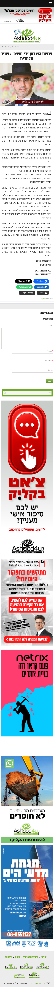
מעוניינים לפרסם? (30, 957)
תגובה (51, 325)
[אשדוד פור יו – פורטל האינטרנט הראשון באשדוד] (27, 33)
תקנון (17, 957)
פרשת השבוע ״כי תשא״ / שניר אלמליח (26, 56)
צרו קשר (8, 957)
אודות (44, 957)
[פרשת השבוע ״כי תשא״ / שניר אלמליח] (27, 84)
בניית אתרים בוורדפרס (38, 983)
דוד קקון (43, 299)
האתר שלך (50, 370)
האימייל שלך (48, 361)
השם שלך (49, 351)
